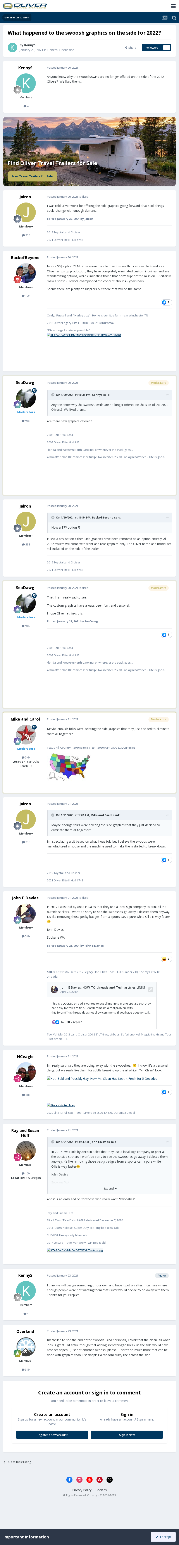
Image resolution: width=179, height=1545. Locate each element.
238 (27, 235)
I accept (164, 1537)
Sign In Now (127, 1435)
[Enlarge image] (84, 335)
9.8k (27, 421)
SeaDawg (25, 382)
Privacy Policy (81, 1490)
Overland (25, 1331)
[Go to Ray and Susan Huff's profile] (26, 1151)
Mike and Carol (25, 719)
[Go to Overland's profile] (26, 1347)
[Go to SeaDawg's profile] (26, 398)
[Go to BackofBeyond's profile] (26, 273)
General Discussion (60, 50)
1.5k (27, 1173)
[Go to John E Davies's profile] (26, 913)
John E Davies (25, 897)
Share (131, 48)
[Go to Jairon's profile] (26, 212)
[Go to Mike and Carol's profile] (26, 734)
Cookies (101, 1490)
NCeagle (25, 1056)
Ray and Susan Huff (25, 1133)
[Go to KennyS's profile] (12, 47)
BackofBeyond (25, 257)
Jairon (25, 196)
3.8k (27, 1369)
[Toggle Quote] (53, 394)
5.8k (27, 936)
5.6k (27, 757)
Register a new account (52, 1435)
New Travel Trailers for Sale (32, 176)
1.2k (27, 296)
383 (27, 1095)
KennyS (30, 45)
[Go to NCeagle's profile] (26, 1072)
